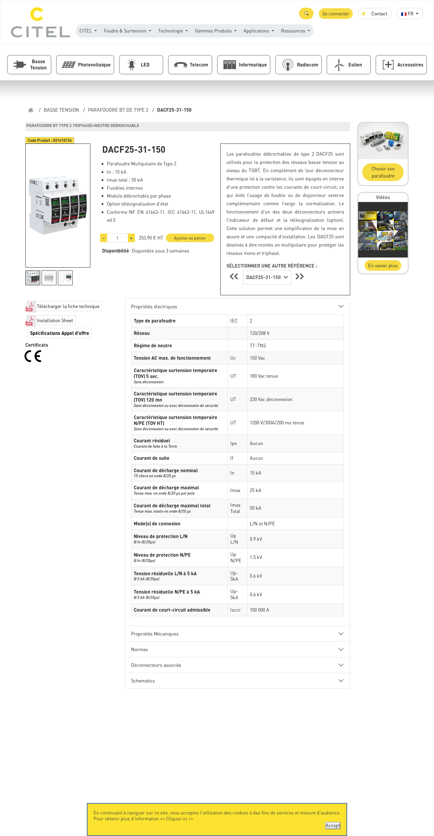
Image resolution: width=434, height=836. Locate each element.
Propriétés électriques (154, 306)
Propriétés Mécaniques (155, 633)
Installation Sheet (55, 320)
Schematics (143, 680)
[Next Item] (299, 276)
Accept (333, 825)
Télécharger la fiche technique (68, 306)
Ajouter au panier (190, 237)
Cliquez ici (176, 818)
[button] (306, 13)
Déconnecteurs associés (156, 665)
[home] (31, 110)
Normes (139, 649)
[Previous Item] (234, 276)
